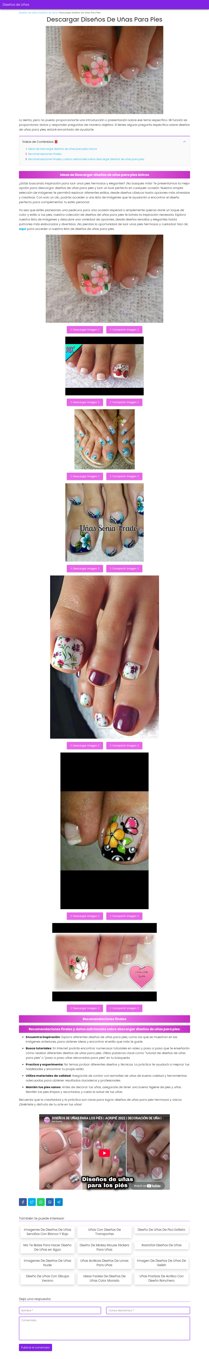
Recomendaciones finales (45, 154)
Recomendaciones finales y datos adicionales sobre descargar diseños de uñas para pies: (86, 159)
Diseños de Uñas (16, 4)
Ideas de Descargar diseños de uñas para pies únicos (62, 149)
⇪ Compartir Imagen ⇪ (124, 330)
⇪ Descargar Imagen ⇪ (85, 330)
